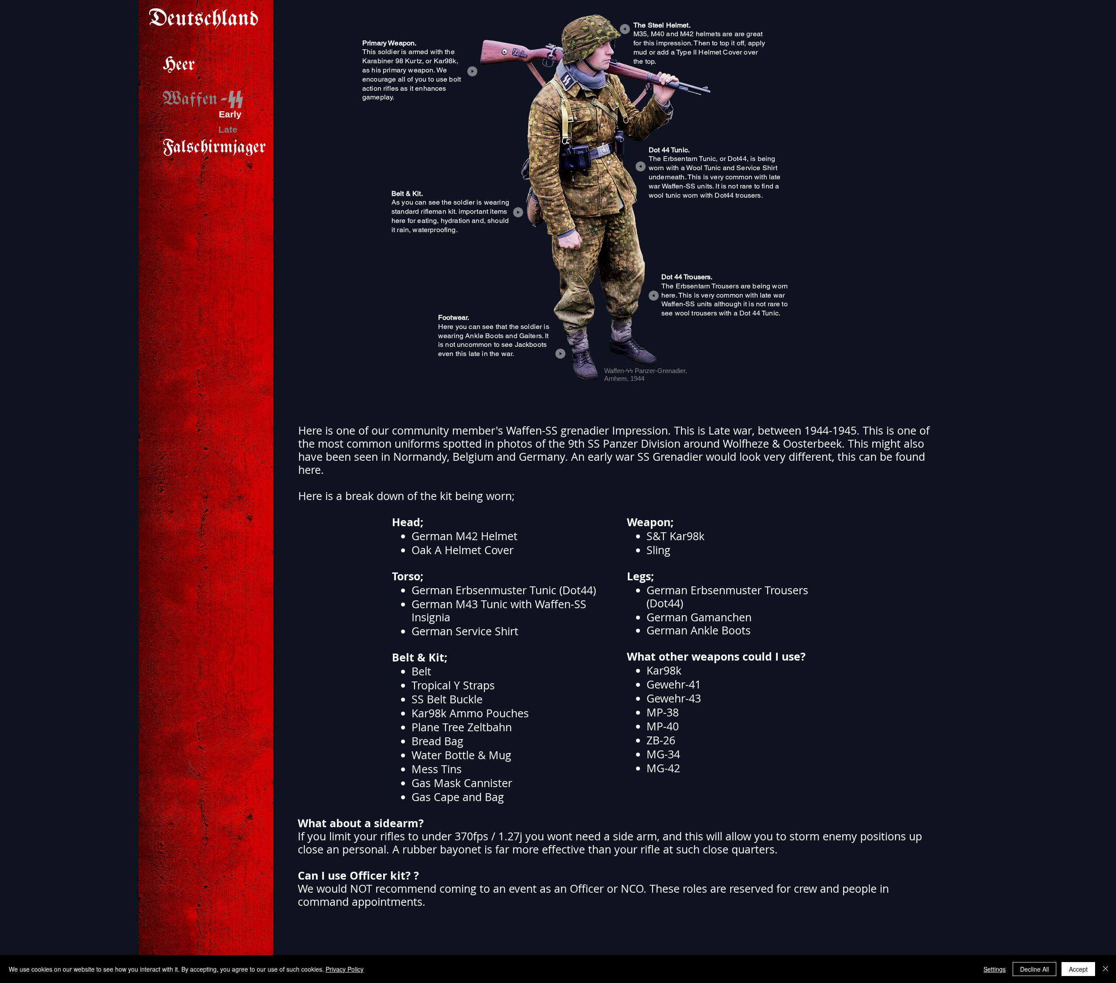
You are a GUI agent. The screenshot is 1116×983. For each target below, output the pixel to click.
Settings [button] (994, 969)
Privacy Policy (345, 969)
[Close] (1105, 969)
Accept (1078, 969)
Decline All (1034, 969)
